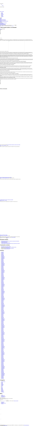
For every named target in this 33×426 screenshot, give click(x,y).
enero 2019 (2, 304)
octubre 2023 (2, 271)
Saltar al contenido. (2, 11)
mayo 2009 (2, 370)
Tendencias (2, 391)
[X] (16, 30)
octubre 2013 (2, 340)
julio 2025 (2, 259)
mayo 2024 (2, 267)
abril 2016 (2, 323)
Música (5, 20)
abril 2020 (2, 295)
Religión (5, 19)
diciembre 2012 (2, 346)
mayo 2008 (2, 377)
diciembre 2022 (2, 277)
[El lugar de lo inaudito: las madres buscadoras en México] (16, 176)
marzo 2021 (2, 289)
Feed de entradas (3, 395)
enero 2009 (2, 372)
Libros (3, 20)
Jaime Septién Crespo (3, 246)
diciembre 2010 (2, 359)
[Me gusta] (0, 178)
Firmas (2, 13)
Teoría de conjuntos (8, 246)
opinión (2, 23)
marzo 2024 (2, 268)
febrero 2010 (2, 365)
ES (1, 4)
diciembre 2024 (2, 263)
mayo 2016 (2, 322)
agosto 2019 (2, 300)
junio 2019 (2, 301)
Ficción (2, 20)
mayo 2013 (2, 343)
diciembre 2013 (2, 339)
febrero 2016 (2, 324)
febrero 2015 (2, 331)
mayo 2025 (2, 260)
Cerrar (2, 12)
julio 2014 (2, 335)
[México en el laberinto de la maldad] (16, 234)
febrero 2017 (2, 317)
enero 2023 (2, 276)
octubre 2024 (2, 264)
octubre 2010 (2, 360)
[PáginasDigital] (6, 10)
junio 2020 (2, 294)
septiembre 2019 (3, 299)
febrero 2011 (2, 358)
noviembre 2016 (3, 319)
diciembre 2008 (2, 373)
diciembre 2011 (2, 352)
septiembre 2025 (3, 258)
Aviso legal (2, 402)
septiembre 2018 (3, 306)
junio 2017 (2, 315)
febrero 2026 (2, 255)
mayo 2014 (2, 336)
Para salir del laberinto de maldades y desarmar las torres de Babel (13, 144)
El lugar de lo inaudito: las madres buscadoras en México (6, 177)
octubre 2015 (2, 326)
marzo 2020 (2, 296)
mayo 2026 (2, 253)
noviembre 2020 (3, 291)
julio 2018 (2, 307)
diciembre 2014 (2, 332)
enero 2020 (2, 297)
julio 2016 (2, 321)
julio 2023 (2, 273)
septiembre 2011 (3, 354)
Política (3, 19)
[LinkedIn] (16, 31)
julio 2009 (2, 369)
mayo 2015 (2, 329)
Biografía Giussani (3, 381)
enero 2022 (2, 283)
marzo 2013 (2, 344)
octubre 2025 (2, 257)
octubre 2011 (2, 353)
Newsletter (2, 403)
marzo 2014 (2, 337)
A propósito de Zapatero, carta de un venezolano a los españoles (6, 199)
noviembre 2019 (3, 298)
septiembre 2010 (3, 361)
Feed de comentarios (3, 396)
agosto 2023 (2, 272)
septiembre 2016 (3, 320)
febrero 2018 (2, 310)
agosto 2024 (2, 265)
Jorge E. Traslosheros (4, 145)
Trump (1, 23)
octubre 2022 (2, 278)
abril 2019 (2, 302)
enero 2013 (2, 345)
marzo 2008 (2, 378)
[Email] (16, 33)
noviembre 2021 (3, 284)
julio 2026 (2, 252)
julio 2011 (2, 355)
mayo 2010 (2, 363)
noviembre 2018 (3, 305)
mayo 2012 (2, 349)
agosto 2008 (2, 375)
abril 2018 (2, 309)
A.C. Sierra (5, 200)
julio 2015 (2, 328)
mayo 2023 (2, 274)
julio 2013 (2, 342)
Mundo (0, 145)
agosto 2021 (2, 286)
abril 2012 (2, 350)
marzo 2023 (2, 275)
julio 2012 (2, 348)
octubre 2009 (2, 367)
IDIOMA (1, 399)
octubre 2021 (2, 285)
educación (1, 24)
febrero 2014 (2, 338)
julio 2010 (2, 362)
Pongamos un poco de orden (4, 242)
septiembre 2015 (3, 327)
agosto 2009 (2, 368)
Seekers (2, 16)
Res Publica (2, 14)
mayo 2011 (2, 356)
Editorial (1, 18)
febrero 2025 (2, 262)
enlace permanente (13, 237)
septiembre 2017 (3, 313)
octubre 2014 (2, 333)
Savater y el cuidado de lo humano (10, 248)
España (3, 24)
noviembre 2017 (3, 312)
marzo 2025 (2, 261)
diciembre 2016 (2, 318)
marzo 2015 (2, 330)
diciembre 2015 (2, 325)
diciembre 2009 (2, 366)
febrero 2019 (2, 303)
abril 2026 (2, 254)
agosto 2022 (2, 279)
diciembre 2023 (2, 270)
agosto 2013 (2, 341)
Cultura (2, 15)
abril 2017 (2, 316)
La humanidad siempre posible (4, 241)
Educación (2, 384)
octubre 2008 (2, 374)
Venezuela (5, 24)
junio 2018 (2, 308)
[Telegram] (16, 32)
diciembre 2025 (2, 256)
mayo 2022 (2, 281)
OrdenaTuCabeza (5, 425)
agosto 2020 (2, 293)
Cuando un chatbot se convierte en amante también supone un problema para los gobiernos (10, 243)
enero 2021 (2, 290)
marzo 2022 (2, 282)
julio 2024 (2, 266)
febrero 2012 (2, 351)
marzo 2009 (2, 371)
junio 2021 (2, 287)
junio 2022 (2, 280)
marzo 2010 (2, 364)
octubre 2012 (2, 347)
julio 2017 (2, 314)
